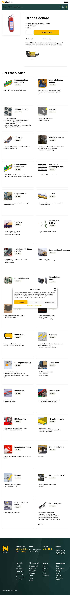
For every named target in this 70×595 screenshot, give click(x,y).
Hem (4, 7)
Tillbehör (10, 7)
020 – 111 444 (21, 551)
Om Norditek (19, 571)
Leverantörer (20, 574)
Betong (31, 575)
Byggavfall (32, 568)
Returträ (45, 568)
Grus (57, 566)
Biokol (44, 573)
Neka (35, 302)
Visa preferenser (49, 302)
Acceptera (21, 302)
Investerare (19, 568)
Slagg (31, 580)
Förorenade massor (59, 578)
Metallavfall (32, 571)
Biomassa (46, 575)
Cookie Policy (30, 305)
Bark (44, 571)
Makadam (59, 575)
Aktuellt (18, 566)
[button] (55, 289)
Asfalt (31, 578)
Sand (57, 573)
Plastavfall (32, 573)
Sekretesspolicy (38, 305)
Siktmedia (18, 112)
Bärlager (58, 571)
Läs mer (40, 524)
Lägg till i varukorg (46, 32)
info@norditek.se (22, 549)
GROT (44, 566)
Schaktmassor (60, 568)
